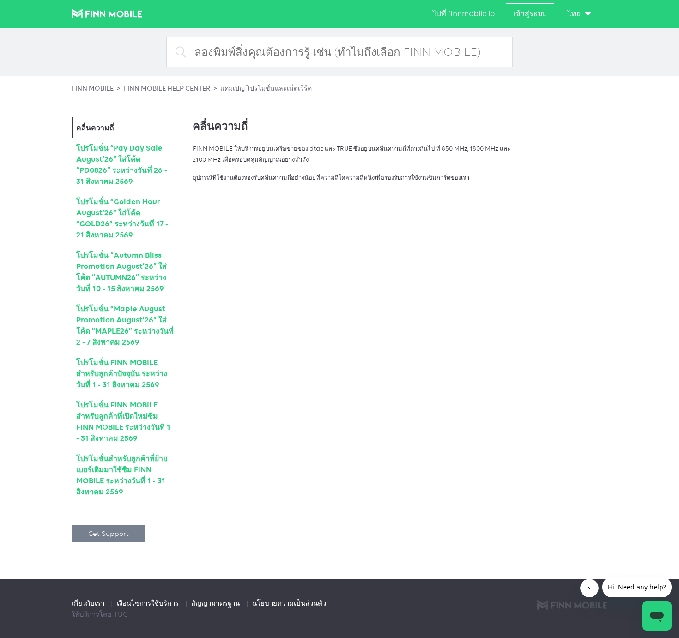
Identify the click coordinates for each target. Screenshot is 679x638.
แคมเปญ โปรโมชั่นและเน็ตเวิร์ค (266, 88)
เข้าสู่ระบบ (530, 13)
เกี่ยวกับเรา (89, 603)
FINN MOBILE (93, 88)
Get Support (108, 533)
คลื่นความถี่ (95, 127)
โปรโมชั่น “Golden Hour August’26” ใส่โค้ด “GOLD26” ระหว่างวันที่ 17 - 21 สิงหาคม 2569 (122, 218)
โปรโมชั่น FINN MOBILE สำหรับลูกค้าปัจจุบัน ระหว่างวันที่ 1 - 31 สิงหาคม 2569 (121, 373)
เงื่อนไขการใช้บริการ (149, 603)
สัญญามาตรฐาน (216, 603)
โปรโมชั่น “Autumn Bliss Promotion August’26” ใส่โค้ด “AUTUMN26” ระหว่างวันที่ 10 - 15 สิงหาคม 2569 (121, 271)
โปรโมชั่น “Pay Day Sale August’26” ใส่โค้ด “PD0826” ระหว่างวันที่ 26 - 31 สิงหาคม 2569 (121, 164)
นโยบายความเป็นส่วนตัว (289, 603)
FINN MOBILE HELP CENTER (167, 88)
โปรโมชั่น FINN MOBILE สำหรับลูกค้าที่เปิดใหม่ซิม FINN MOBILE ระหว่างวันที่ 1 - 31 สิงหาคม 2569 (123, 421)
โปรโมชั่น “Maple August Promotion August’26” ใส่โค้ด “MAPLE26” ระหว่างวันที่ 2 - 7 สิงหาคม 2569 (125, 325)
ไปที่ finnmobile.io (464, 13)
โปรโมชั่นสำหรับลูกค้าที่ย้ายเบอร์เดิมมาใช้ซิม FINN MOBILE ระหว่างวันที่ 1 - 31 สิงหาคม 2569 (121, 475)
